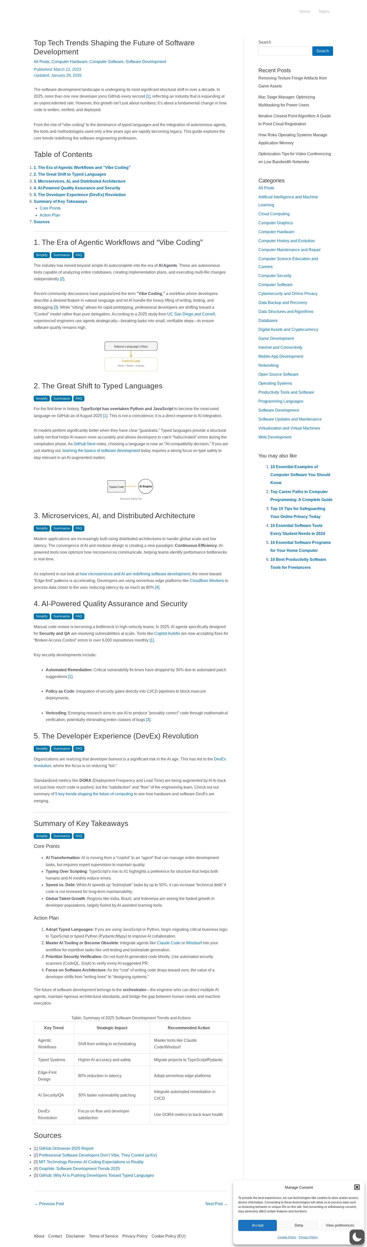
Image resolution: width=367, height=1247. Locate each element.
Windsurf (194, 943)
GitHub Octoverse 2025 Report (66, 1148)
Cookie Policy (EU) (168, 1236)
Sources (42, 222)
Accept (257, 1225)
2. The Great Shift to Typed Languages (70, 174)
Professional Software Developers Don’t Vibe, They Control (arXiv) (98, 1155)
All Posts (41, 62)
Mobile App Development (280, 356)
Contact (55, 1236)
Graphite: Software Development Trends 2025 (79, 1169)
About (39, 1236)
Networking (268, 365)
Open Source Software (278, 374)
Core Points (50, 208)
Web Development (274, 437)
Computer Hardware (69, 62)
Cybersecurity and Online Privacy (288, 294)
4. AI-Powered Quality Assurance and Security (77, 188)
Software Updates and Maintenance (290, 419)
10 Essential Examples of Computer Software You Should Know (300, 475)
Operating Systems (275, 383)
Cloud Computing (274, 214)
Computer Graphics (275, 223)
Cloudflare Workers (207, 581)
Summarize (61, 255)
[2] (62, 279)
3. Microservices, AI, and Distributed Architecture (80, 181)
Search (264, 42)
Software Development (146, 62)
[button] (357, 1187)
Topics (323, 11)
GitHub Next (84, 444)
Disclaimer (75, 1236)
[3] (56, 307)
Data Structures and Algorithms (285, 311)
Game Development (276, 338)
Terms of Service (103, 1236)
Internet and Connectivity (280, 347)
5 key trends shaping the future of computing (94, 794)
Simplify (42, 255)
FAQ (79, 255)
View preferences (340, 1225)
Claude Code (169, 943)
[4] (157, 587)
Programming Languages (280, 401)
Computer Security (274, 276)
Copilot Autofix (167, 633)
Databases (268, 320)
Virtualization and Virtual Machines (289, 428)
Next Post (216, 1204)
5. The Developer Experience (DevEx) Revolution (80, 195)
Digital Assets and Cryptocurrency (288, 329)
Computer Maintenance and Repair (289, 250)
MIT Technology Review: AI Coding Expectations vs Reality (91, 1162)
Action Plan (50, 215)
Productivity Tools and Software (286, 392)
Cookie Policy (287, 1237)
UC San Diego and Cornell (191, 314)
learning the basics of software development (101, 450)
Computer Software (106, 62)
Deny (299, 1225)
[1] (148, 96)
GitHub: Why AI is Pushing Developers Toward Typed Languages (96, 1175)
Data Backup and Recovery (282, 302)
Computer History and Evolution (286, 241)
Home (304, 11)
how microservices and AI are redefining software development (135, 574)
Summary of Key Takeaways (60, 201)
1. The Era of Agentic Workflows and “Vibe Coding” (82, 167)
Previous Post (49, 1204)
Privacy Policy (308, 1237)
